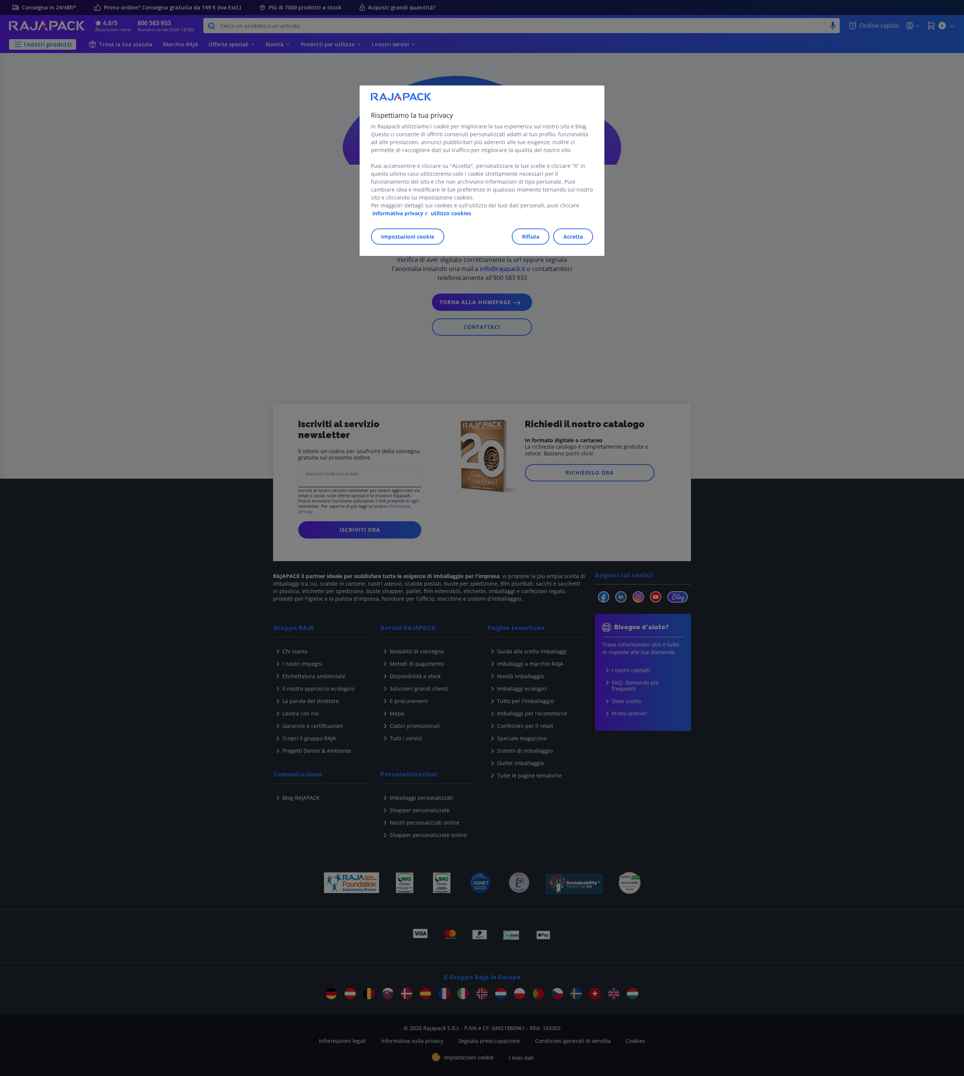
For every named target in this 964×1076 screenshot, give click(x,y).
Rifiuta (530, 236)
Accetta (573, 236)
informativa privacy (397, 213)
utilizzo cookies (451, 213)
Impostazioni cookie (407, 236)
